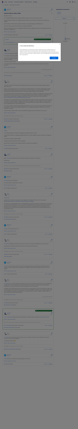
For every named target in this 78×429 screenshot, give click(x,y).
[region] (39, 52)
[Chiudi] (59, 44)
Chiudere (54, 58)
